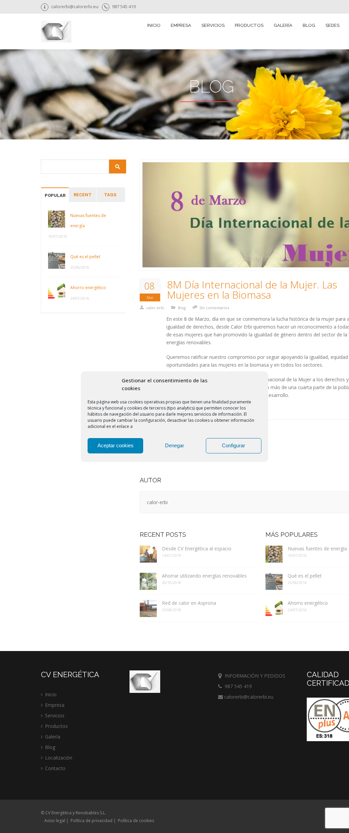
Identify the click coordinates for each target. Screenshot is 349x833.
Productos (56, 726)
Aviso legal (54, 820)
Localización (58, 757)
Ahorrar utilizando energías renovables (204, 576)
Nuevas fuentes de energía (88, 221)
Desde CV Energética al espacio (196, 548)
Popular (55, 195)
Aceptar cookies (115, 445)
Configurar (233, 445)
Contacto (55, 768)
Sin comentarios (214, 307)
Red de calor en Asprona (189, 603)
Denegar (174, 445)
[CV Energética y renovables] (56, 32)
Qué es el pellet (85, 257)
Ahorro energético (88, 287)
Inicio (154, 25)
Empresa (181, 25)
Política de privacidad (91, 820)
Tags (110, 194)
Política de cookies (136, 820)
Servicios (54, 715)
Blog (309, 25)
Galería (283, 25)
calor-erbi (155, 307)
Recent (83, 194)
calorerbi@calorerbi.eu (248, 697)
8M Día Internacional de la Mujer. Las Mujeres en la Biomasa (252, 290)
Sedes (332, 25)
